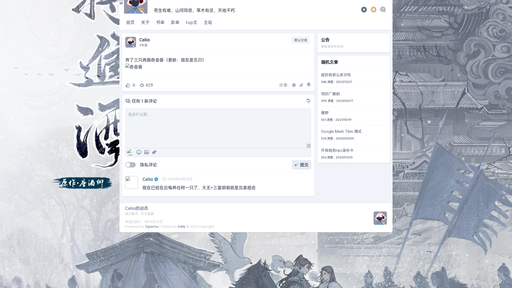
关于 (145, 22)
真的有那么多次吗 (336, 74)
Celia (147, 179)
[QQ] (309, 84)
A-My (181, 226)
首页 (130, 22)
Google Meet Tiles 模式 (341, 131)
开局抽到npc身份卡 (337, 150)
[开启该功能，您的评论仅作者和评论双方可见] (130, 164)
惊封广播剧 (330, 93)
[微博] (301, 85)
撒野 (325, 112)
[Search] (383, 10)
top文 (191, 22)
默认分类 (300, 40)
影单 (175, 22)
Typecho (152, 226)
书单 (160, 22)
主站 (208, 22)
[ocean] (373, 10)
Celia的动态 (136, 208)
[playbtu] (364, 11)
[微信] (294, 85)
